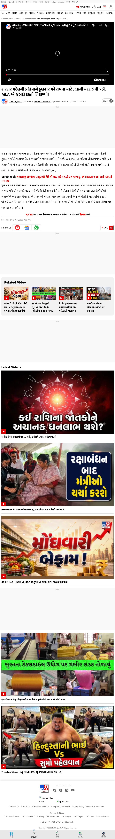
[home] (3, 13)
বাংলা (41, 2)
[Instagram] (66, 790)
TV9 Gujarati (15, 101)
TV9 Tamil (89, 816)
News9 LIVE (54, 821)
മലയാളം (61, 2)
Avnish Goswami (42, 101)
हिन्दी (3, 2)
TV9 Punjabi (78, 816)
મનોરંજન (109, 13)
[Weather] (94, 7)
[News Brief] (83, 7)
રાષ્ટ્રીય (78, 13)
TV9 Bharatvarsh (11, 816)
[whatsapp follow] (36, 227)
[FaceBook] (54, 790)
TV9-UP (75, 2)
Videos (18, 18)
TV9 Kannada (53, 816)
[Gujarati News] (4, 6)
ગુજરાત (32, 13)
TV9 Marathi (27, 816)
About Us (25, 806)
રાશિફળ (60, 13)
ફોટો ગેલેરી (50, 13)
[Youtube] (17, 227)
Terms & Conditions (95, 806)
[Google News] (27, 227)
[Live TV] (104, 7)
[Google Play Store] (47, 799)
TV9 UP (44, 821)
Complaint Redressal (60, 806)
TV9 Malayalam (103, 816)
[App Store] (65, 802)
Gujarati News (7, 18)
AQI (99, 7)
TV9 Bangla (66, 816)
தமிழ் (54, 2)
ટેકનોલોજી (69, 13)
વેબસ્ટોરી (100, 13)
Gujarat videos (29, 18)
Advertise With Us (40, 806)
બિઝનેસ (91, 13)
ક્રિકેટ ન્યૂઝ (23, 13)
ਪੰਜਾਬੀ (47, 2)
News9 (11, 2)
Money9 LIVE (67, 821)
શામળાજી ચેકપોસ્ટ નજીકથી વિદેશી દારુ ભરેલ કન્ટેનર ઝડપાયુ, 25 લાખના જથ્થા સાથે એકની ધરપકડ (56, 179)
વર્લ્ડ (84, 13)
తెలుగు (28, 2)
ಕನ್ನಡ (19, 2)
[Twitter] (60, 790)
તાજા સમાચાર (11, 13)
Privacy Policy (78, 806)
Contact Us (14, 806)
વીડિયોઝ (40, 13)
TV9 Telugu (39, 816)
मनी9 (68, 2)
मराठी (35, 2)
